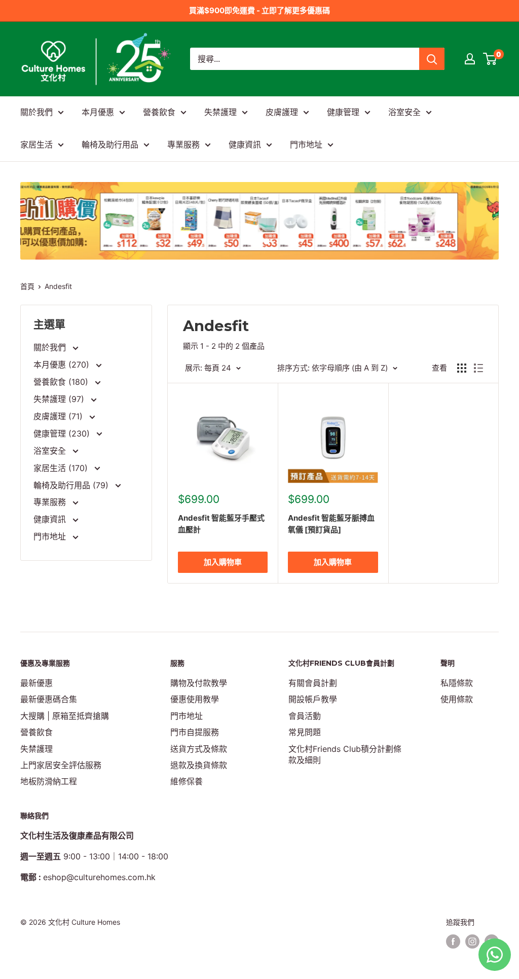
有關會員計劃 (312, 683)
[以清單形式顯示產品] (478, 368)
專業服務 (183, 144)
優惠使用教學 (194, 699)
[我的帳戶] (470, 58)
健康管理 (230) (62, 433)
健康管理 (343, 112)
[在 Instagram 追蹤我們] (472, 941)
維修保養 (186, 781)
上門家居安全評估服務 (60, 765)
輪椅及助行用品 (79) (72, 485)
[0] (490, 59)
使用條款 (456, 699)
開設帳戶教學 (312, 699)
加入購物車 (223, 562)
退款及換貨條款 (198, 765)
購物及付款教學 (198, 683)
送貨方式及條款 (198, 749)
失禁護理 (220, 112)
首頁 (27, 286)
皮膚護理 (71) (59, 416)
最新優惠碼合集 (48, 699)
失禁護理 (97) (60, 399)
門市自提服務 (194, 732)
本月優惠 (98, 112)
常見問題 (304, 732)
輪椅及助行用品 (110, 144)
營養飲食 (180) (62, 382)
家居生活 (36, 144)
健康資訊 (245, 144)
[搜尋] (431, 59)
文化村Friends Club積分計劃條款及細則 (344, 754)
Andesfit (58, 286)
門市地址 (306, 144)
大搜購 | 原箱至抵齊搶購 (64, 716)
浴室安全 (404, 112)
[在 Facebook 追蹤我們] (453, 941)
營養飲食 (159, 112)
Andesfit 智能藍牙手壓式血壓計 (221, 523)
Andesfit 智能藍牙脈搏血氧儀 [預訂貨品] (331, 523)
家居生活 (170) (61, 468)
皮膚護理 (282, 112)
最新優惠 (36, 683)
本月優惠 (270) (62, 364)
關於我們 (36, 112)
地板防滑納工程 (48, 781)
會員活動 (304, 716)
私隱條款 (456, 683)
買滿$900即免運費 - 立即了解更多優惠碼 (259, 10)
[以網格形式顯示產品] (461, 368)
